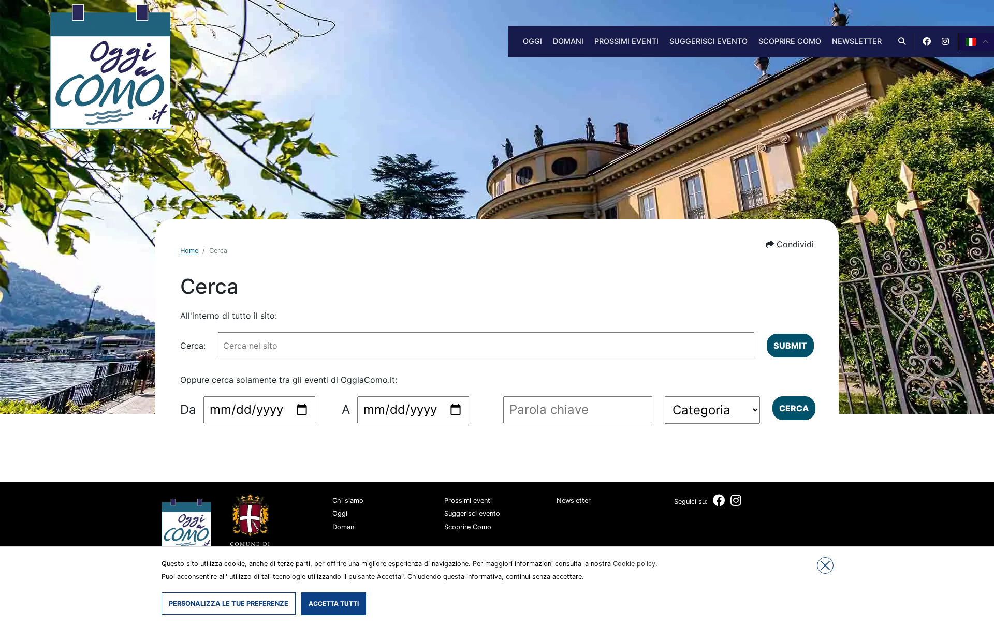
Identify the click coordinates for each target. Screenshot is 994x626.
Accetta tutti (334, 603)
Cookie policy (634, 564)
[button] (790, 244)
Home (189, 251)
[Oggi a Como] (110, 66)
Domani (568, 41)
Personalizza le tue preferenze (228, 603)
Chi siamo (347, 500)
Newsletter (857, 41)
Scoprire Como (789, 41)
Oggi (532, 41)
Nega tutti (825, 565)
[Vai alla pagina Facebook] (927, 41)
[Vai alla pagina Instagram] (945, 41)
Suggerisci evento (708, 41)
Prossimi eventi (626, 41)
